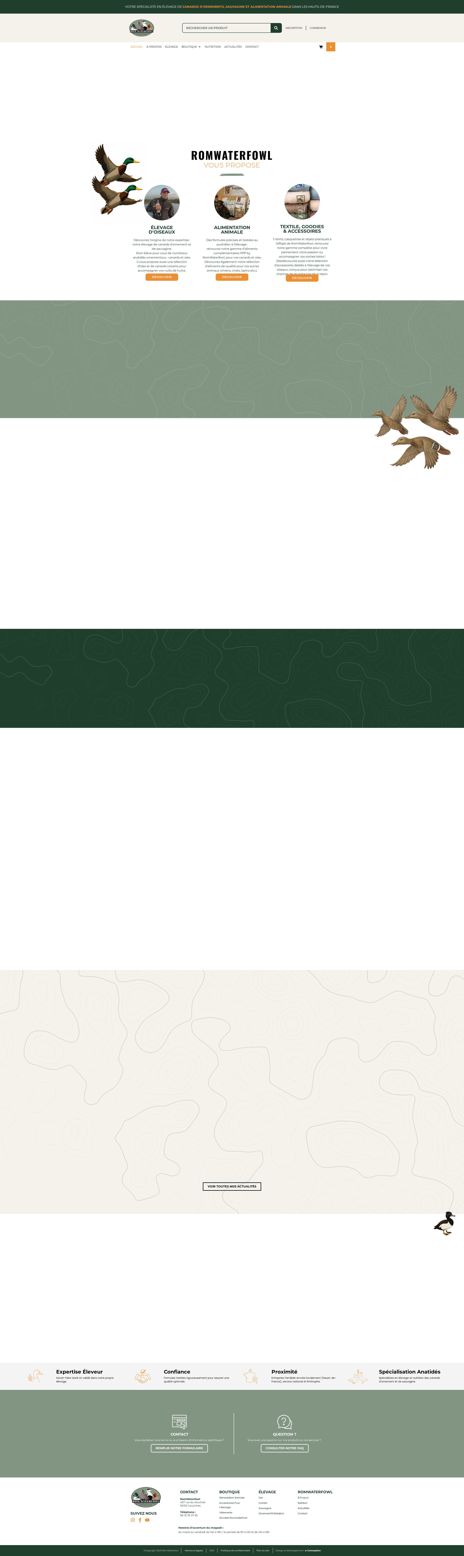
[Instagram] (132, 1520)
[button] (191, 47)
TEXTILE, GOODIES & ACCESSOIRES (302, 229)
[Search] (276, 27)
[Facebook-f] (140, 1520)
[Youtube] (147, 1520)
